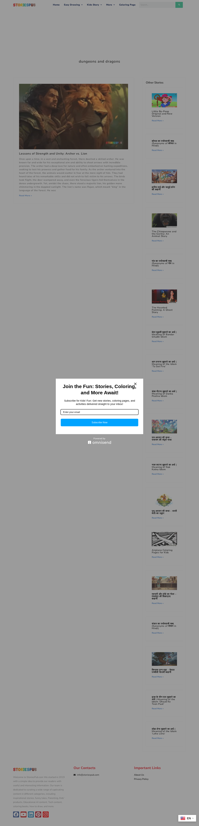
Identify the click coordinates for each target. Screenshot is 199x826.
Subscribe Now (100, 422)
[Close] (135, 384)
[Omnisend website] (99, 440)
